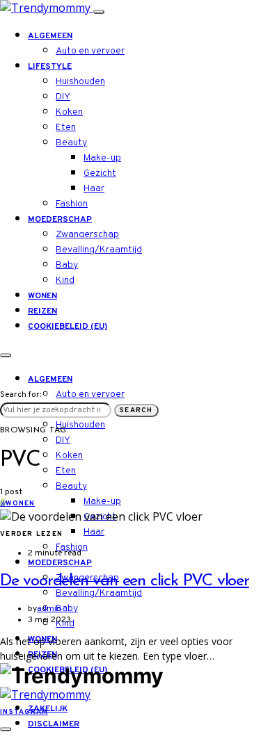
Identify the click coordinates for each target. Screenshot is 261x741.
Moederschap (60, 219)
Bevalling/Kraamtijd (99, 250)
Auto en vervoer (90, 51)
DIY (63, 97)
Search (136, 410)
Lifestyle (50, 66)
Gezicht (100, 173)
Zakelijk (48, 709)
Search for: (20, 394)
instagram (24, 712)
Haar (94, 189)
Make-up (102, 158)
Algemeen (50, 36)
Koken (69, 112)
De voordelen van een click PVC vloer (124, 581)
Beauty (71, 143)
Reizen (42, 311)
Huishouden (80, 82)
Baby (67, 265)
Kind (65, 280)
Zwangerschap (87, 235)
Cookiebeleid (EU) (67, 326)
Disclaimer (53, 724)
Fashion (72, 204)
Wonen (42, 296)
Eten (66, 127)
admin (49, 608)
